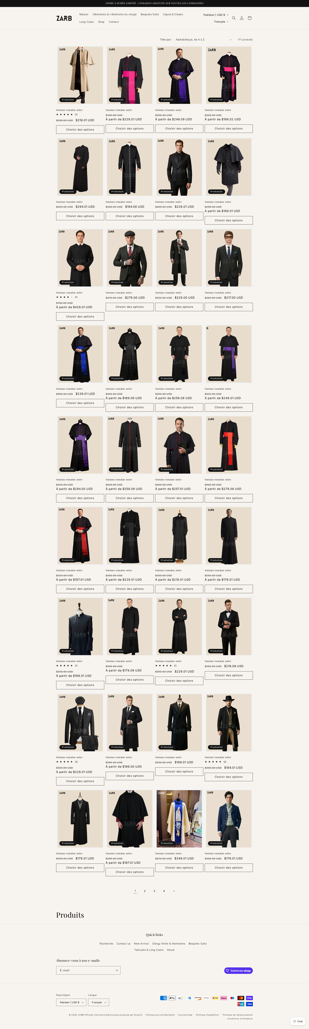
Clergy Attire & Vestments (168, 943)
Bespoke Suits (198, 943)
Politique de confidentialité (160, 1015)
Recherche (106, 943)
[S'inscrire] (116, 970)
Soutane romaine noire (69, 110)
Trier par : (166, 39)
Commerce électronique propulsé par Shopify (118, 1015)
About (171, 949)
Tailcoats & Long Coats (148, 949)
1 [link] (135, 891)
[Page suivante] (174, 891)
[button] (234, 18)
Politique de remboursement (238, 1015)
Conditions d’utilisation (240, 1018)
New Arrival (141, 943)
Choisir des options (80, 129)
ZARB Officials (85, 1015)
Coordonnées (185, 1015)
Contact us (123, 943)
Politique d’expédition (207, 1015)
